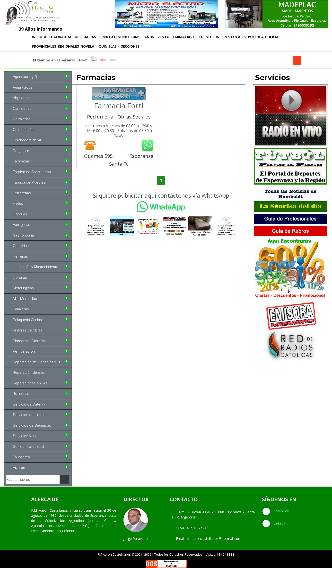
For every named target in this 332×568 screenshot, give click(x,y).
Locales (238, 36)
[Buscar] (64, 479)
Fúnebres (221, 36)
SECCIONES (130, 46)
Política (256, 36)
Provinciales (44, 46)
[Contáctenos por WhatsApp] (161, 206)
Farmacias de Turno (192, 36)
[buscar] (297, 60)
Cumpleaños (142, 36)
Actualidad (55, 36)
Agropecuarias (82, 36)
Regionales (68, 46)
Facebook (280, 511)
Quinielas (108, 46)
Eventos (163, 36)
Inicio (37, 36)
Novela (87, 46)
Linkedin (279, 523)
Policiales (274, 36)
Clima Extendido (113, 36)
